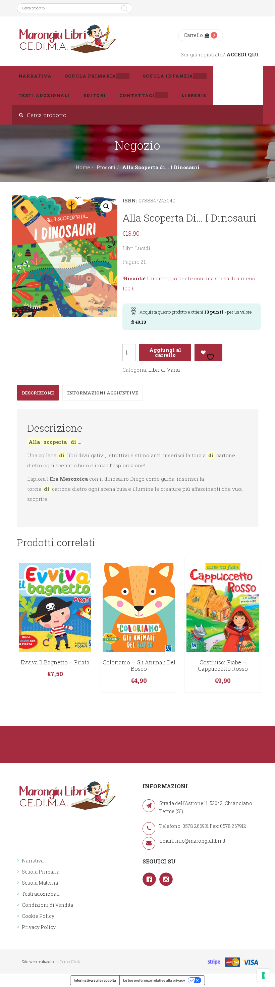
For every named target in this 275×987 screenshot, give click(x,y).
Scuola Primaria (40, 871)
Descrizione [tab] (38, 393)
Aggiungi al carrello (165, 352)
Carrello (193, 35)
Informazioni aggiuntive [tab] (102, 393)
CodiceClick (70, 961)
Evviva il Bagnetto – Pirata (55, 662)
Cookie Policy (38, 916)
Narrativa (33, 860)
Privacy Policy (39, 927)
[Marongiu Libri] (67, 39)
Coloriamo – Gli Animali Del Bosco (139, 665)
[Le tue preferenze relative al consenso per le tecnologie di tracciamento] (263, 975)
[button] (106, 206)
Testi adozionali (41, 894)
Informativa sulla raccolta (95, 980)
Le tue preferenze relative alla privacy (154, 980)
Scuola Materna (40, 883)
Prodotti (106, 167)
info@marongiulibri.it (200, 841)
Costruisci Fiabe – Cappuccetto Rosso (223, 665)
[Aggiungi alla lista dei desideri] (208, 352)
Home (83, 167)
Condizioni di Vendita (47, 905)
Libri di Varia (164, 369)
